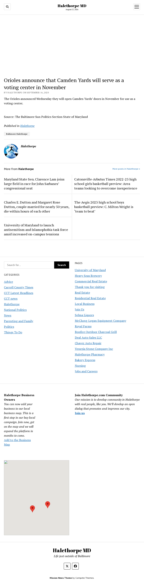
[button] (32, 509)
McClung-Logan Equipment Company (100, 321)
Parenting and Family (18, 321)
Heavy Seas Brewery (88, 276)
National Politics (15, 310)
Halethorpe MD (72, 5)
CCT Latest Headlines (18, 293)
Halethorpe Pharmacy (90, 354)
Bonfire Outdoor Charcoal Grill (96, 332)
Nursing (80, 366)
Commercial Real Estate (91, 281)
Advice (8, 282)
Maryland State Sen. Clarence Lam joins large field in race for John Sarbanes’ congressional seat (34, 183)
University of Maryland (90, 270)
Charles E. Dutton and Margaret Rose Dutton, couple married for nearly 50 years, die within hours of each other (36, 206)
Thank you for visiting (90, 287)
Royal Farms (83, 326)
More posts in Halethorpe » (126, 168)
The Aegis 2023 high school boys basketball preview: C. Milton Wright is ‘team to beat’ (103, 206)
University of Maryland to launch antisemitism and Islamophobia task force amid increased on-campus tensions (36, 229)
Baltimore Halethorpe (17, 133)
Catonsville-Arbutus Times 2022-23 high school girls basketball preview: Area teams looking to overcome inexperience (105, 183)
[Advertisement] (72, 46)
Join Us (79, 309)
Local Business (84, 304)
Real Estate (82, 292)
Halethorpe (12, 304)
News (7, 315)
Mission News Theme (61, 577)
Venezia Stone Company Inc (94, 349)
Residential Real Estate (90, 298)
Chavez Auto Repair (88, 343)
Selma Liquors (84, 315)
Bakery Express (85, 360)
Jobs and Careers (86, 371)
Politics (9, 327)
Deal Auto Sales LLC (88, 337)
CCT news (10, 298)
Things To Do (13, 332)
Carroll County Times (18, 287)
